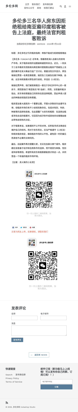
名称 (13, 314)
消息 (13, 323)
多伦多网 (12, 6)
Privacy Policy (12, 378)
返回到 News (40, 355)
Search (9, 374)
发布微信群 (20, 374)
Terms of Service (14, 382)
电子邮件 (45, 314)
